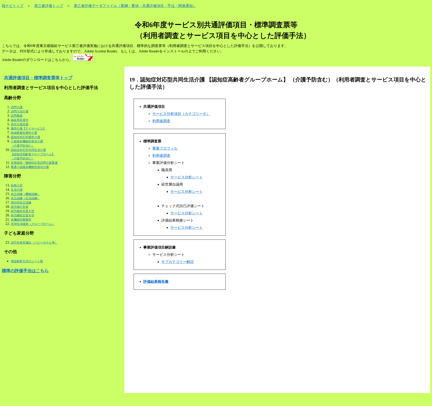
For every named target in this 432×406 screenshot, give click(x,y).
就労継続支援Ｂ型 (22, 215)
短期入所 (16, 185)
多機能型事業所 (21, 219)
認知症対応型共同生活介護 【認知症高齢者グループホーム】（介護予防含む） (33, 154)
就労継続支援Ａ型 (22, 211)
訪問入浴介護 (19, 111)
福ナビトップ (12, 6)
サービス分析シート (186, 177)
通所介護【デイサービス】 (28, 128)
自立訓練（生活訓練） (25, 198)
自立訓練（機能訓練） (25, 194)
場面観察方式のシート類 (27, 261)
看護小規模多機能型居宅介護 (30, 167)
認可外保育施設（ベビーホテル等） (34, 242)
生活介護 (16, 189)
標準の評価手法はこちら (25, 270)
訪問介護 (16, 107)
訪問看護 (16, 115)
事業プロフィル (165, 148)
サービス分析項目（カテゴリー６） (181, 114)
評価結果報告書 (156, 281)
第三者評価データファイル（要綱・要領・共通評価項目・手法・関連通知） (135, 6)
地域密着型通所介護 (24, 133)
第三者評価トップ (48, 6)
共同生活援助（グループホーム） (33, 224)
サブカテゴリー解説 (177, 262)
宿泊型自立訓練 (21, 202)
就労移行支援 (19, 207)
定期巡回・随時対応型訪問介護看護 (34, 162)
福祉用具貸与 (19, 120)
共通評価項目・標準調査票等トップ (38, 77)
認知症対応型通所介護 (25, 137)
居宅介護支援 (19, 124)
